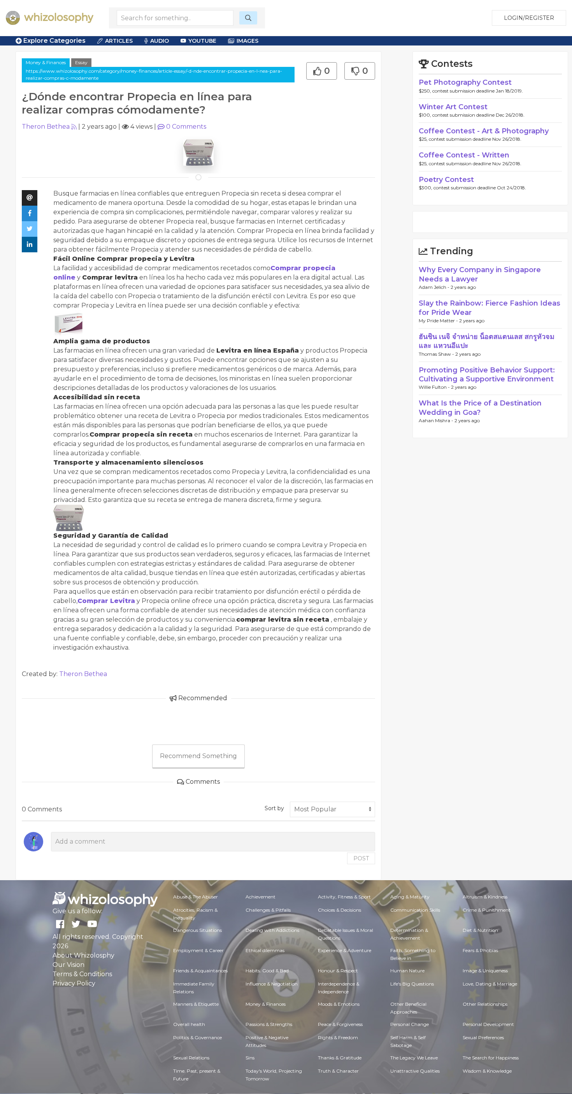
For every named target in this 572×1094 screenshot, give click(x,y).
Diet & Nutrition (480, 930)
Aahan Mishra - (436, 420)
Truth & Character (338, 1071)
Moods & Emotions (339, 1004)
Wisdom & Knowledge (487, 1071)
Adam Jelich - (435, 287)
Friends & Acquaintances (200, 970)
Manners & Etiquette (196, 1004)
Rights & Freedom (338, 1037)
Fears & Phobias (480, 950)
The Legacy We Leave (414, 1058)
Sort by (274, 808)
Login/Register (529, 17)
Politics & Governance (197, 1037)
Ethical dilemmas (265, 950)
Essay (81, 62)
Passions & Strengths (269, 1024)
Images (247, 40)
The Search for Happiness (491, 1058)
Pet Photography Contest (465, 82)
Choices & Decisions (339, 910)
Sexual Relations (191, 1058)
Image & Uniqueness (485, 970)
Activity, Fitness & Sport (344, 897)
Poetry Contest (446, 179)
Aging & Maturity (410, 897)
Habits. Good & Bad (267, 970)
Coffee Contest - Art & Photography (484, 131)
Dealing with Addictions (272, 930)
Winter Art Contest (453, 107)
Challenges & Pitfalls (268, 910)
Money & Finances (46, 62)
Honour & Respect (338, 970)
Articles (119, 40)
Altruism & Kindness (485, 897)
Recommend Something (198, 756)
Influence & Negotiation (272, 984)
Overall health (189, 1024)
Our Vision (68, 964)
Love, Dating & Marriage (490, 984)
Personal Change (409, 1024)
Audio (159, 40)
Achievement (260, 897)
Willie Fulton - (435, 387)
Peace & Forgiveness (340, 1024)
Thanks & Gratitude (339, 1058)
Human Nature (407, 970)
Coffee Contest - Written (464, 155)
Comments (186, 126)
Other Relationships (485, 1004)
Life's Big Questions (412, 984)
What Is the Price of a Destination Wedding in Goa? (480, 407)
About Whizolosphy (83, 955)
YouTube (202, 40)
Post (361, 858)
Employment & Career (198, 950)
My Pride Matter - (439, 320)
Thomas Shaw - (437, 354)
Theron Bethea (46, 126)
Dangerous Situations (197, 930)
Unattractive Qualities (415, 1071)
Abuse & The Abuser (195, 897)
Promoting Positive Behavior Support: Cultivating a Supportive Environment (487, 374)
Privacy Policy (74, 983)
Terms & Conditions (82, 974)
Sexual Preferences (483, 1037)
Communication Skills (415, 910)
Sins (250, 1058)
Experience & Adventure (344, 950)
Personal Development (488, 1024)
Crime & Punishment (487, 910)
